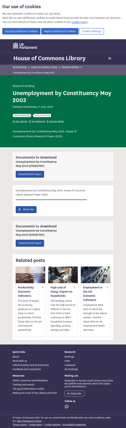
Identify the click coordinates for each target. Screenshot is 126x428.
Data (67, 361)
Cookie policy (35, 424)
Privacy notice (20, 424)
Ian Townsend (38, 121)
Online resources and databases (30, 380)
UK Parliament (20, 67)
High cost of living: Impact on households (61, 292)
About (16, 356)
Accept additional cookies (21, 31)
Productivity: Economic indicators (26, 292)
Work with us (20, 361)
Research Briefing (70, 67)
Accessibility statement (74, 424)
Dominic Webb (56, 121)
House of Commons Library (49, 58)
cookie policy (80, 22)
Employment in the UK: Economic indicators (92, 294)
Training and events (23, 384)
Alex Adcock (21, 121)
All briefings (71, 369)
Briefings (69, 356)
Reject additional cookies (60, 31)
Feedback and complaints (27, 369)
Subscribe (75, 393)
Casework (70, 365)
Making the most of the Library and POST (35, 393)
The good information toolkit (28, 388)
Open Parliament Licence (29, 421)
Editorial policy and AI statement (31, 365)
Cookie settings (91, 31)
